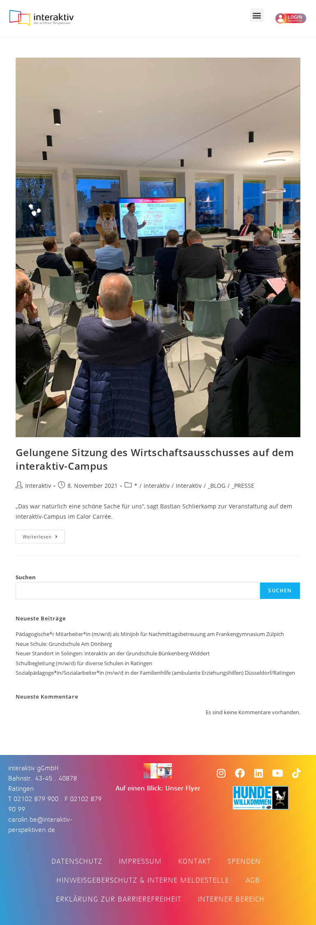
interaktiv (157, 485)
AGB (253, 880)
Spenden (244, 861)
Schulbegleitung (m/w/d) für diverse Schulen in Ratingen (84, 663)
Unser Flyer (182, 788)
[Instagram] (221, 773)
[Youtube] (278, 773)
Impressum (140, 861)
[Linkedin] (259, 773)
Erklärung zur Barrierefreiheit (118, 899)
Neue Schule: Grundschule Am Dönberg (64, 644)
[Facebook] (240, 773)
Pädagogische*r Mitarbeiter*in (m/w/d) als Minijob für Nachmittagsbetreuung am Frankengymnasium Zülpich (150, 634)
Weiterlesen (44, 535)
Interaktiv (38, 485)
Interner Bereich (231, 899)
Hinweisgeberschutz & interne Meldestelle (142, 880)
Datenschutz (76, 861)
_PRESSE (243, 485)
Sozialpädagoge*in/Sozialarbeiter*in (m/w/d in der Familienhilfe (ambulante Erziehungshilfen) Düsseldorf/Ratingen (155, 672)
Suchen (26, 577)
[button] (257, 15)
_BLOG (216, 485)
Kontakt (194, 861)
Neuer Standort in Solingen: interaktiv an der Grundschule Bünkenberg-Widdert (113, 653)
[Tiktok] (297, 773)
